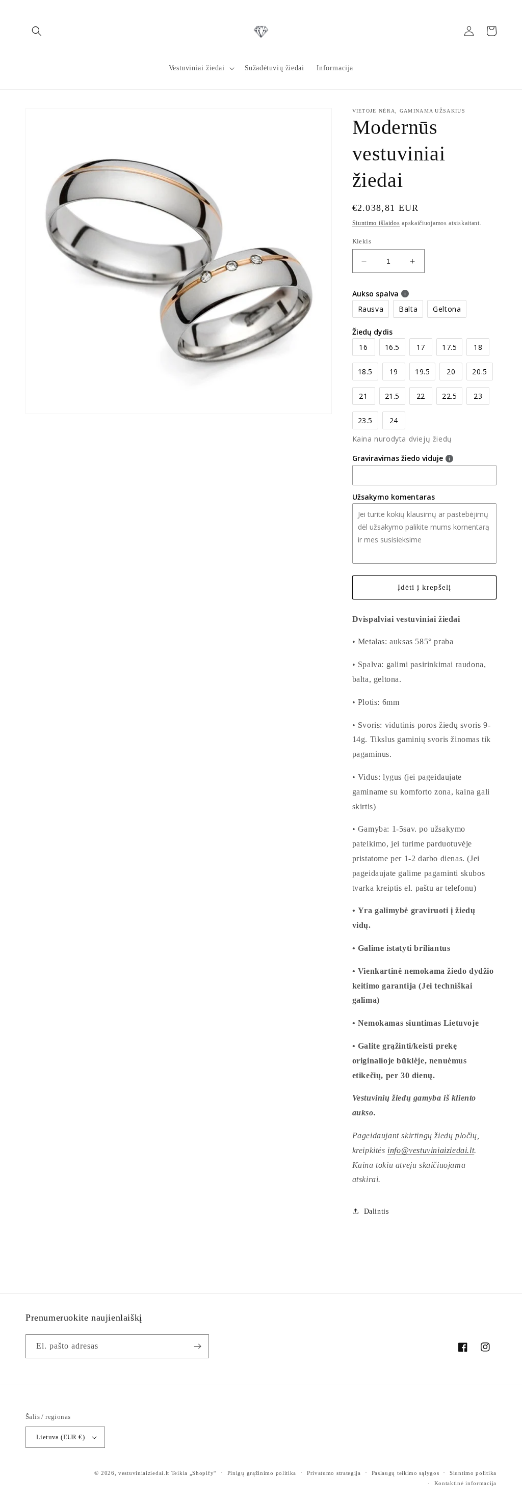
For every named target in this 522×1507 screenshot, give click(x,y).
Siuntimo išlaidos (376, 223)
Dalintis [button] (376, 1211)
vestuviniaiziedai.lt (143, 1473)
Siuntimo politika (473, 1473)
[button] (36, 31)
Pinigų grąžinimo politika (262, 1473)
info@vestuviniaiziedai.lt (430, 1150)
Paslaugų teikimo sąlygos (405, 1473)
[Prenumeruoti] (197, 1346)
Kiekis (361, 241)
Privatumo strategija (334, 1473)
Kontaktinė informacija (465, 1483)
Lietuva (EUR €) (60, 1437)
